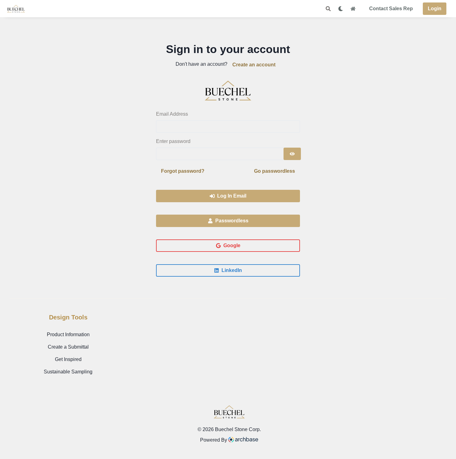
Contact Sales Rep (391, 8)
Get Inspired (68, 359)
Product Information (68, 334)
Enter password (173, 141)
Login (434, 8)
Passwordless (231, 220)
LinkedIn (231, 270)
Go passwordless (274, 171)
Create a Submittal (68, 347)
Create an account (253, 64)
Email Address (172, 114)
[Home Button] (353, 8)
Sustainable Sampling (68, 371)
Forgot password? (182, 171)
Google (231, 245)
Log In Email (231, 195)
